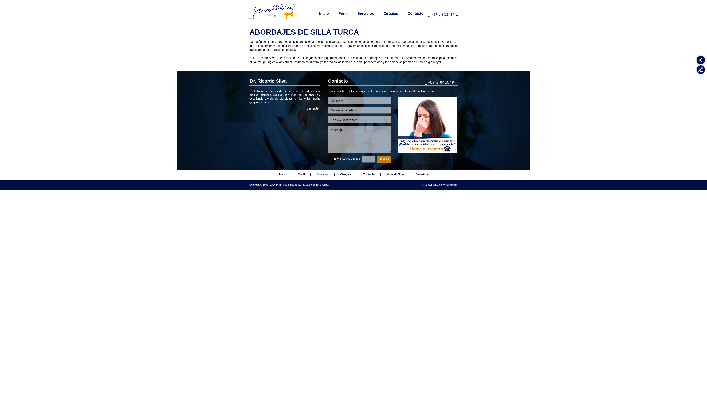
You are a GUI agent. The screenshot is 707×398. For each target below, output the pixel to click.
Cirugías (390, 13)
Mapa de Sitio (395, 174)
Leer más (313, 108)
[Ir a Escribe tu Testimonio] (701, 69)
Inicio (324, 13)
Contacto (415, 13)
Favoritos (422, 174)
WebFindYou (450, 184)
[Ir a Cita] (427, 151)
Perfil (343, 13)
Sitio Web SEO (430, 184)
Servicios (365, 13)
